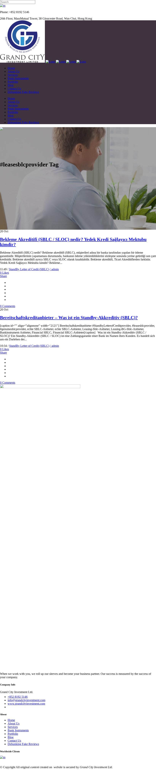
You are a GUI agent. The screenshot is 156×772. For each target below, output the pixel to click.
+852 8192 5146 (18, 696)
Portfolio (13, 733)
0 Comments (7, 306)
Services (13, 727)
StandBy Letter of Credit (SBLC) (29, 269)
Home (11, 720)
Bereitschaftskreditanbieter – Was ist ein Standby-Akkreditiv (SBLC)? (69, 317)
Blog (11, 737)
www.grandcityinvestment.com (26, 703)
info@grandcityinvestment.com (26, 700)
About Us (13, 723)
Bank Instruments (18, 730)
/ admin (54, 269)
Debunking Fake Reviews (23, 744)
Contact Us (14, 740)
